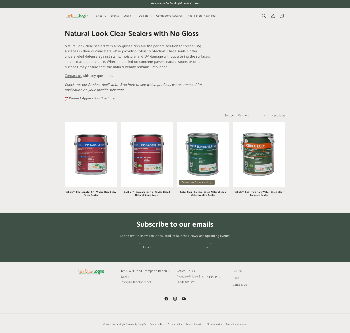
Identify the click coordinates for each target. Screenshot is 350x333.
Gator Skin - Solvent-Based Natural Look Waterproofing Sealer (203, 194)
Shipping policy (214, 324)
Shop (236, 278)
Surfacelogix (118, 324)
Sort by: (229, 115)
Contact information (236, 324)
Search (237, 271)
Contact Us (240, 285)
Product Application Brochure (91, 98)
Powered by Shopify (136, 324)
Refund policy (157, 324)
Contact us (73, 76)
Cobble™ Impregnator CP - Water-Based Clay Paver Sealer (90, 194)
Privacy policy (175, 324)
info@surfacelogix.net (136, 282)
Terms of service (194, 324)
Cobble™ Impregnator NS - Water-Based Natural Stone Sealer (147, 194)
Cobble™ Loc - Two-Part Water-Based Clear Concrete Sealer (259, 194)
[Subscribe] (206, 247)
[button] (101, 16)
